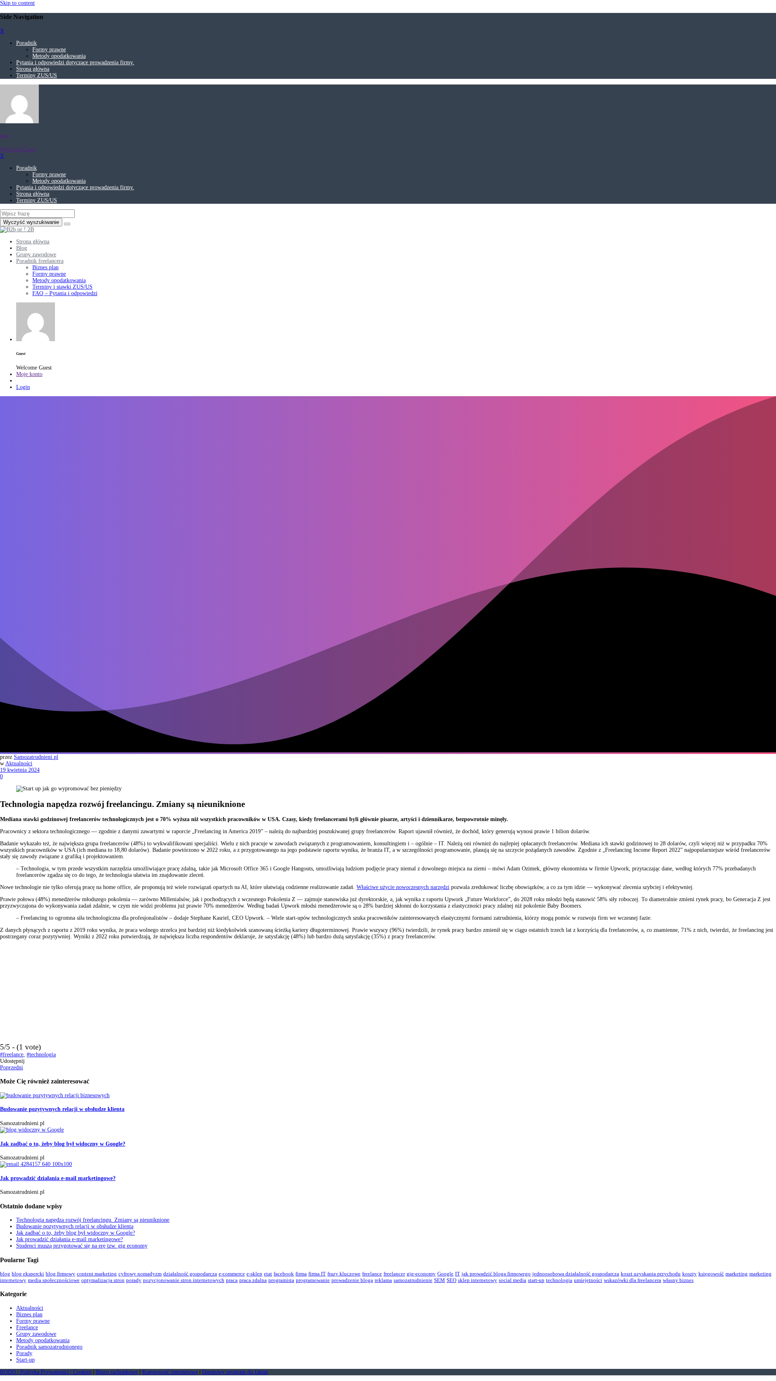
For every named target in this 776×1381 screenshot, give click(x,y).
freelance (372, 1274)
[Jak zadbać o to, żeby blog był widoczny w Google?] (32, 1130)
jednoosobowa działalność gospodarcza (575, 1274)
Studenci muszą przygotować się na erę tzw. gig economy (82, 1246)
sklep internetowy (477, 1280)
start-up (536, 1280)
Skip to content (17, 3)
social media (512, 1280)
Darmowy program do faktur (235, 1372)
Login (23, 387)
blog (5, 1274)
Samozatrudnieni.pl (36, 757)
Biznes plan (29, 1314)
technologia (559, 1280)
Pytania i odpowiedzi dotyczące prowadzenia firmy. (75, 62)
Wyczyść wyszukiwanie (31, 222)
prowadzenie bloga (352, 1280)
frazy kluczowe (344, 1274)
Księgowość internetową (170, 1372)
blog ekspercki (28, 1274)
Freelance (27, 1327)
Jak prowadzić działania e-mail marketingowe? (58, 1178)
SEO (451, 1280)
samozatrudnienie (413, 1280)
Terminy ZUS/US (36, 75)
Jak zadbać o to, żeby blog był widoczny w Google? (62, 1144)
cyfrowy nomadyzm (140, 1274)
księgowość (711, 1274)
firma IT (317, 1274)
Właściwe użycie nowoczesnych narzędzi (402, 887)
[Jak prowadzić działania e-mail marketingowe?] (36, 1164)
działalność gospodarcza (190, 1274)
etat (268, 1274)
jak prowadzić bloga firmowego (496, 1274)
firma (301, 1274)
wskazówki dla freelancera (632, 1280)
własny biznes (678, 1280)
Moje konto (29, 374)
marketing (736, 1274)
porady (133, 1280)
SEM (439, 1280)
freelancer (394, 1274)
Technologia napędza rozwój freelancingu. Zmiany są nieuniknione (92, 1220)
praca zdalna (253, 1280)
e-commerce (232, 1274)
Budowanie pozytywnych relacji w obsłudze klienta (62, 1109)
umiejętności (588, 1280)
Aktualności (18, 763)
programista (281, 1280)
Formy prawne (49, 49)
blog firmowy (60, 1274)
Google (445, 1274)
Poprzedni (11, 1067)
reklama (383, 1280)
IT (457, 1274)
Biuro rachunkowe (117, 1372)
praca (232, 1280)
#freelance (11, 1055)
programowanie (313, 1280)
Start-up (25, 1360)
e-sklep (254, 1274)
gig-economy (421, 1274)
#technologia (41, 1055)
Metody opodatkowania (59, 56)
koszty (689, 1274)
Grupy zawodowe (36, 1334)
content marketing (97, 1274)
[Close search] (67, 224)
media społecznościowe (54, 1280)
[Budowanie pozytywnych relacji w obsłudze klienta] (55, 1095)
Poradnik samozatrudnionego (49, 1347)
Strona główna (32, 69)
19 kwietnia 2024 (20, 770)
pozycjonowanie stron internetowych (183, 1280)
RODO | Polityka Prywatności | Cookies (45, 1372)
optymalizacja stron (102, 1280)
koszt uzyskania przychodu (651, 1274)
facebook (284, 1274)
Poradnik (26, 43)
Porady (24, 1353)
